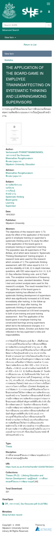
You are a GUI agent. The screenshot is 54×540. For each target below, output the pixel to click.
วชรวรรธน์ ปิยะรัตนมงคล (18, 155)
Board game (11, 199)
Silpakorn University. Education (20, 164)
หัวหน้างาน (11, 193)
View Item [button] (9, 37)
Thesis (9, 446)
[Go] (49, 25)
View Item (9, 53)
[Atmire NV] (43, 528)
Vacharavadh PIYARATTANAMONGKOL (24, 152)
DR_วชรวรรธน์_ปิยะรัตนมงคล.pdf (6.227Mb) (26, 503)
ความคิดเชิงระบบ (14, 184)
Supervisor (11, 205)
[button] (41, 11)
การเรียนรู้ (10, 190)
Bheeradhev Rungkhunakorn (19, 158)
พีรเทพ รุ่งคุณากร (13, 161)
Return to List (30, 44)
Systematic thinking (15, 196)
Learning (10, 202)
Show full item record (12, 514)
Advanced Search (10, 30)
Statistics (8, 60)
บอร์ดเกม (10, 187)
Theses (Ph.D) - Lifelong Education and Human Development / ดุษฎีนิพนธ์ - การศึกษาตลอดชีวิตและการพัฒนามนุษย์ (27, 478)
